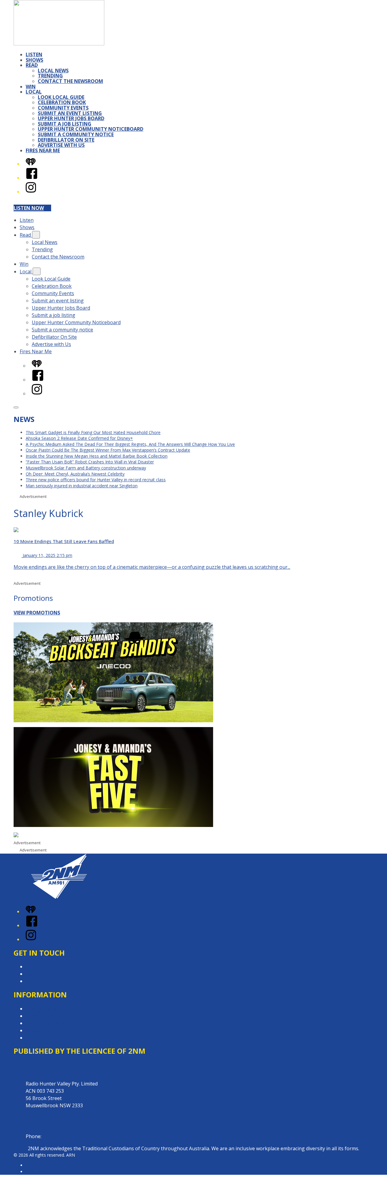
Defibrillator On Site (66, 140)
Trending (50, 75)
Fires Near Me (43, 150)
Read (32, 65)
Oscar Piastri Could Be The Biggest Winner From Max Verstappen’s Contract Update (108, 450)
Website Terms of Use (51, 1030)
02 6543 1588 (57, 1136)
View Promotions (37, 612)
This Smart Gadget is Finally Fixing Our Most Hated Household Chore (93, 432)
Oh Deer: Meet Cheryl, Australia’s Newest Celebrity (75, 474)
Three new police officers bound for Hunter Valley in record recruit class (96, 479)
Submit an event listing (70, 113)
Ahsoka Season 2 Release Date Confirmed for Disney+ (79, 438)
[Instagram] (31, 191)
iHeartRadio (37, 1171)
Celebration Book (62, 102)
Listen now (29, 208)
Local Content (41, 1037)
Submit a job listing (64, 123)
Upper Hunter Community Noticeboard (90, 129)
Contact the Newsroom (70, 81)
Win (31, 86)
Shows (34, 60)
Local (34, 91)
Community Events (63, 107)
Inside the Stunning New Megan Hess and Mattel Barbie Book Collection (96, 456)
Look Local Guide (61, 97)
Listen (34, 54)
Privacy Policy (41, 1008)
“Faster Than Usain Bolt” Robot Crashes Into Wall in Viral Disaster (90, 462)
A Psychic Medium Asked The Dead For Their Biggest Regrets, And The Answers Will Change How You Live (130, 444)
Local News (53, 70)
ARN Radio (36, 1165)
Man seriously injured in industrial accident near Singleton (82, 486)
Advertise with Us (61, 145)
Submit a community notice (76, 134)
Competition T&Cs (46, 1016)
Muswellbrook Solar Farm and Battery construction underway (86, 468)
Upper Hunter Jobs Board (71, 118)
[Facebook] (32, 177)
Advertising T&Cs (45, 1023)
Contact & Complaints (50, 966)
